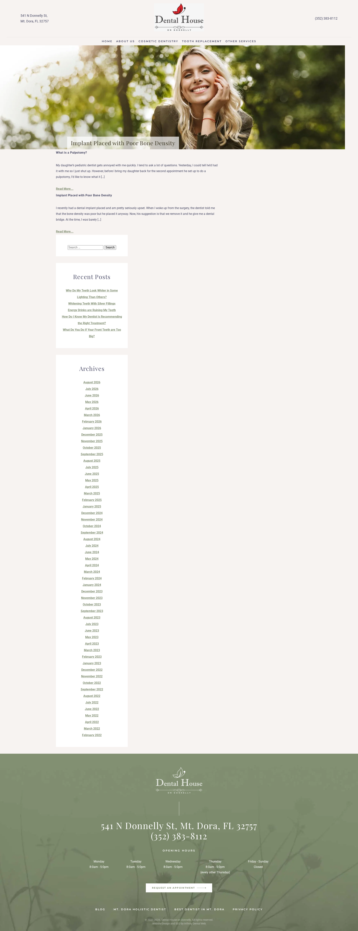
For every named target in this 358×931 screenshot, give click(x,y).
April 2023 (92, 643)
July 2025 (91, 467)
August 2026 (91, 382)
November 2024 (92, 519)
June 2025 (92, 474)
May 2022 (91, 715)
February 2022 (92, 735)
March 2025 (92, 493)
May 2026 (91, 402)
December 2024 (92, 513)
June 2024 (92, 552)
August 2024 (91, 539)
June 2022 (92, 709)
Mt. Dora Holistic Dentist (140, 909)
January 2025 (92, 506)
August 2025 (91, 461)
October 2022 (92, 683)
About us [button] (125, 41)
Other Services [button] (240, 41)
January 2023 (92, 663)
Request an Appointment (173, 887)
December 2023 (92, 591)
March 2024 (92, 572)
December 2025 (92, 434)
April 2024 (92, 565)
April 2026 (92, 408)
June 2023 (92, 630)
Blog (100, 909)
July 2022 (91, 702)
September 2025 (92, 454)
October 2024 (92, 526)
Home (107, 41)
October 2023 (92, 604)
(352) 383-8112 (326, 18)
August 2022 (91, 696)
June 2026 (92, 395)
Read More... (64, 189)
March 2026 (92, 415)
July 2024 (91, 545)
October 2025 (92, 447)
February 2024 (92, 578)
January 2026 (92, 428)
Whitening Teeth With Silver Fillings (91, 303)
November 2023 (92, 598)
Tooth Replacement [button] (202, 41)
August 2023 (91, 617)
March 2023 (92, 650)
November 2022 (92, 676)
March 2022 (92, 728)
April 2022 (92, 722)
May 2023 (91, 637)
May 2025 (91, 480)
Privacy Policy (248, 909)
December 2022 (92, 670)
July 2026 (91, 389)
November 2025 (92, 441)
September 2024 (92, 532)
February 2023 (92, 656)
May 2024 (91, 559)
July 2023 (91, 624)
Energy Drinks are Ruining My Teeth (92, 310)
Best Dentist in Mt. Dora (199, 909)
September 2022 (92, 689)
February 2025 (92, 500)
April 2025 (92, 487)
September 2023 (92, 611)
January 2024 (92, 585)
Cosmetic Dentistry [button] (158, 41)
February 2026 (92, 421)
